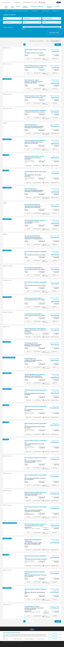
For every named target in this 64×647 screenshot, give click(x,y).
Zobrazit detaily (40, 639)
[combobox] (12, 18)
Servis (18, 6)
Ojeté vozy (12, 7)
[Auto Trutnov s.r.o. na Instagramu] (42, 2)
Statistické (19, 639)
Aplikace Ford (56, 11)
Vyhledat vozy (54, 33)
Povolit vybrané (55, 635)
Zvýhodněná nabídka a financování (20, 11)
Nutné (6, 639)
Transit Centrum (25, 7)
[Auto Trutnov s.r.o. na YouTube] (44, 2)
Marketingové (31, 639)
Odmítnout (55, 638)
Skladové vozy (35, 11)
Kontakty (57, 6)
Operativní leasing (49, 7)
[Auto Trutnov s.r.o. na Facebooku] (40, 2)
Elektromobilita (45, 11)
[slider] (23, 27)
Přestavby (41, 6)
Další (57, 44)
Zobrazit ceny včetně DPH (37, 41)
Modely (6, 11)
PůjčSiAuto (33, 6)
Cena (42, 25)
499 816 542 (17, 2)
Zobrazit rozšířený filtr (8, 27)
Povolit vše (55, 633)
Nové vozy (6, 7)
